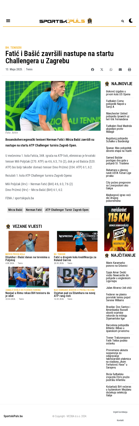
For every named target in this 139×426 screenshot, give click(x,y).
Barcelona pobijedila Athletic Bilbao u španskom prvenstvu (117, 328)
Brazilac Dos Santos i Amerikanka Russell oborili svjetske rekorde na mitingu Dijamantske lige (118, 312)
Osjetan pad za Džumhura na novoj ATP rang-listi (74, 294)
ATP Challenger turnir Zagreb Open (67, 210)
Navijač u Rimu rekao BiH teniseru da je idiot (27, 294)
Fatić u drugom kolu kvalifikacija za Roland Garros (75, 258)
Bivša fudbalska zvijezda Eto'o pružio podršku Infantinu (118, 377)
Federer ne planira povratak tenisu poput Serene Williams (118, 297)
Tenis (29, 69)
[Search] (122, 21)
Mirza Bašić (15, 210)
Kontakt (120, 420)
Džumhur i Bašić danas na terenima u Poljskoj (27, 258)
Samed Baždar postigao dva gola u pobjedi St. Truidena (117, 160)
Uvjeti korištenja (120, 412)
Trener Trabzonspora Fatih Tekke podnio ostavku (118, 340)
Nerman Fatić (34, 210)
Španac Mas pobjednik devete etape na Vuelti (119, 149)
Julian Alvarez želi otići (119, 287)
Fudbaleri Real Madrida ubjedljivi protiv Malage (119, 128)
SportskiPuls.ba (13, 416)
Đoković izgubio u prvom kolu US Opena (118, 93)
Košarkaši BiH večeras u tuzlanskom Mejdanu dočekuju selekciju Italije (118, 391)
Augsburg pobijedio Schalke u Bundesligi (117, 140)
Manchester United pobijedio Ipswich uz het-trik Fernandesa (117, 116)
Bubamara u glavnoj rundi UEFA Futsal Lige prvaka (118, 173)
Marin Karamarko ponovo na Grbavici (116, 264)
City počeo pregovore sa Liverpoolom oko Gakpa (118, 185)
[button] (93, 69)
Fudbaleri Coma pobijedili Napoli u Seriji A (116, 103)
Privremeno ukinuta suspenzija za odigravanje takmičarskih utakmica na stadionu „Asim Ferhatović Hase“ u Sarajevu (118, 358)
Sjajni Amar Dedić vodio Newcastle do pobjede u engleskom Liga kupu (118, 277)
